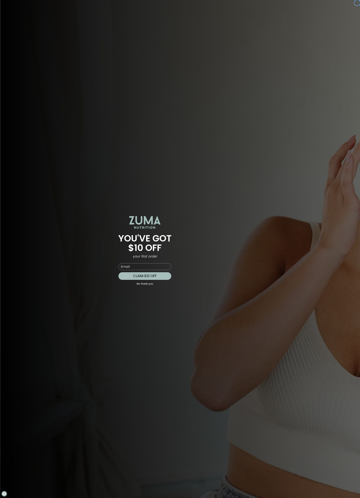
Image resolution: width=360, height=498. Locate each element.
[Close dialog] (357, 3)
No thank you (145, 283)
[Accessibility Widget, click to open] (4, 494)
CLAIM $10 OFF (145, 276)
